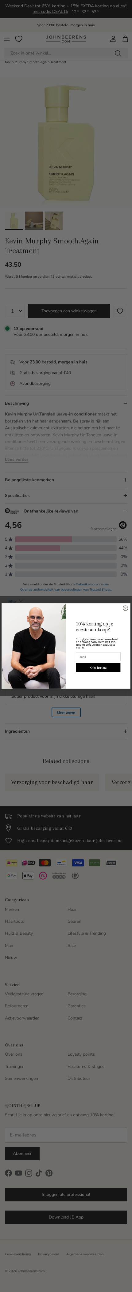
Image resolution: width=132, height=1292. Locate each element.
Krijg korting (98, 668)
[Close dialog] (125, 608)
